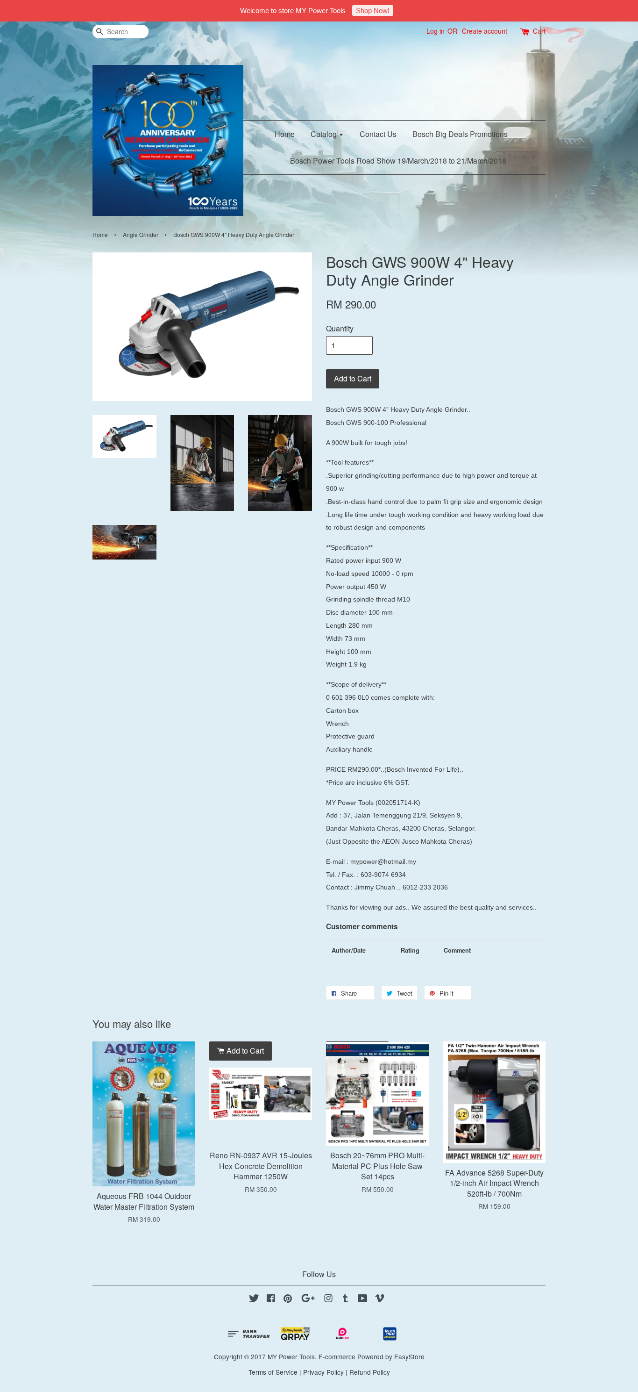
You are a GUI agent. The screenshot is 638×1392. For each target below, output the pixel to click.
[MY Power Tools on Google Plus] (308, 1299)
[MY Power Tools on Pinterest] (288, 1299)
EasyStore (409, 1356)
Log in (435, 31)
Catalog (325, 134)
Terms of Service (273, 1372)
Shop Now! (373, 10)
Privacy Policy (323, 1372)
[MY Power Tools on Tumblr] (345, 1299)
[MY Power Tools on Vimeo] (380, 1299)
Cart (539, 31)
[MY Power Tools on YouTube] (362, 1299)
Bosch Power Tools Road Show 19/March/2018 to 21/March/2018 (398, 160)
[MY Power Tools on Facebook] (271, 1299)
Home (285, 134)
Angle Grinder (140, 234)
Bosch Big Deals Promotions (460, 134)
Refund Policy (369, 1372)
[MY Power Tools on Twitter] (254, 1299)
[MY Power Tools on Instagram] (328, 1299)
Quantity (340, 328)
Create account (484, 31)
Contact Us (378, 134)
